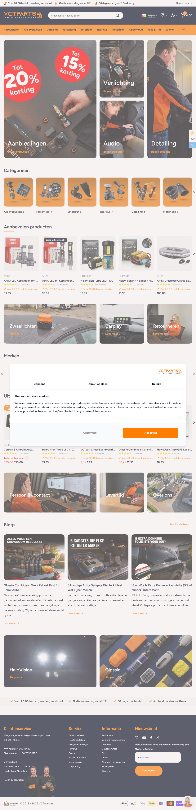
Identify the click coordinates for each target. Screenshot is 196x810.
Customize (90, 432)
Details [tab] (156, 383)
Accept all (151, 432)
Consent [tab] (39, 383)
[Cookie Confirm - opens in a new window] (169, 371)
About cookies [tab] (98, 383)
